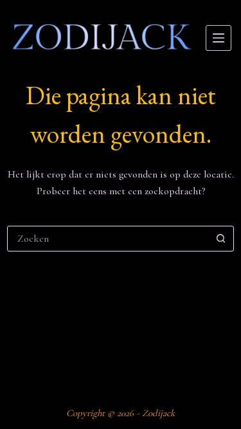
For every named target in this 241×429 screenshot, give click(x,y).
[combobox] (108, 238)
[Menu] (218, 38)
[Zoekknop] (221, 238)
